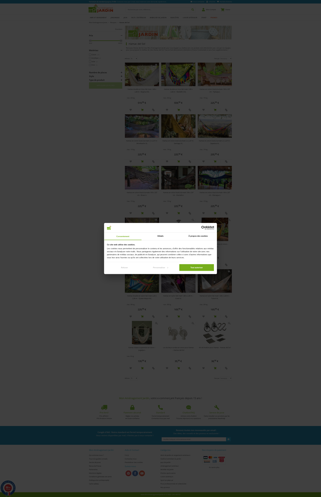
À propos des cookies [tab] (198, 236)
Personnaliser (159, 267)
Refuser (124, 267)
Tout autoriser (196, 267)
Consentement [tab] (122, 236)
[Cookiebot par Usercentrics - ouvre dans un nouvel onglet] (203, 228)
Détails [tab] (160, 236)
